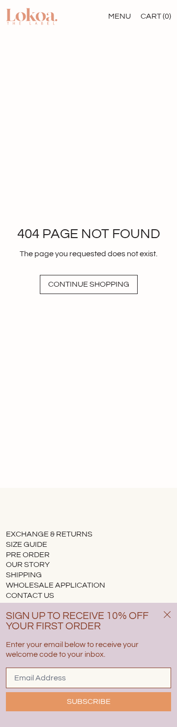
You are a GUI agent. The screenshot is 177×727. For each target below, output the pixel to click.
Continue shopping (88, 284)
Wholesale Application (55, 585)
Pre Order (28, 555)
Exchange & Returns (49, 534)
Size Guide (26, 544)
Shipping (24, 575)
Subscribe (89, 701)
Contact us (30, 595)
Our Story (28, 564)
